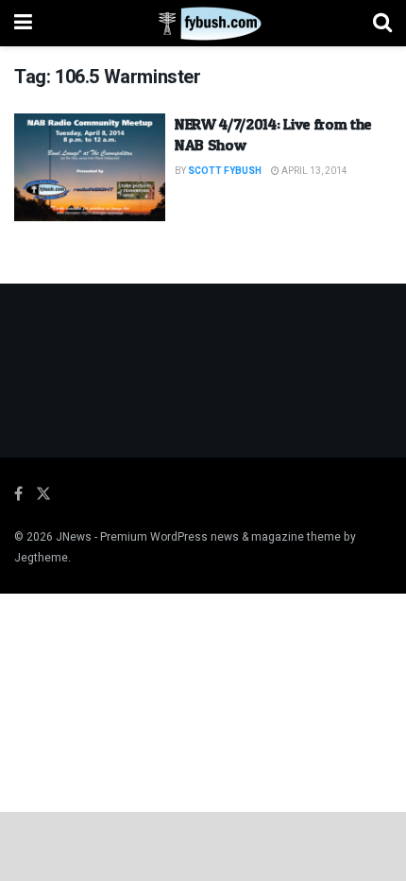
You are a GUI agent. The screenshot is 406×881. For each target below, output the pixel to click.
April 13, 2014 (313, 171)
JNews (74, 536)
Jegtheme (41, 557)
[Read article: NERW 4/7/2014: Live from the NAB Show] (89, 167)
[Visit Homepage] (202, 24)
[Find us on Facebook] (18, 494)
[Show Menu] (23, 23)
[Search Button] (382, 23)
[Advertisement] (203, 845)
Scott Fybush (225, 171)
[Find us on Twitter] (43, 494)
